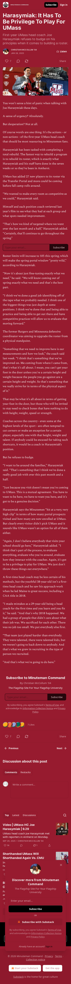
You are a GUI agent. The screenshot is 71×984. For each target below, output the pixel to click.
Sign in (64, 4)
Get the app (52, 968)
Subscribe (51, 4)
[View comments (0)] (18, 61)
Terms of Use (54, 929)
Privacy (49, 956)
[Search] (64, 815)
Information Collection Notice (46, 933)
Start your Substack (26, 968)
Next (59, 748)
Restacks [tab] (26, 772)
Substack (18, 976)
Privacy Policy (37, 936)
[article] (35, 835)
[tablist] (18, 772)
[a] (62, 829)
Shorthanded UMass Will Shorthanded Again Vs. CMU (23, 856)
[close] (61, 865)
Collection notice (35, 959)
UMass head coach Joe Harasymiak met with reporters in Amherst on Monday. (26, 835)
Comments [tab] (11, 772)
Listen (63, 51)
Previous (13, 748)
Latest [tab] (15, 815)
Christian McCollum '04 (24, 50)
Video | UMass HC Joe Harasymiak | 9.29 (19, 827)
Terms (58, 956)
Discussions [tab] (29, 815)
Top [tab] (7, 815)
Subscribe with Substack (38, 922)
